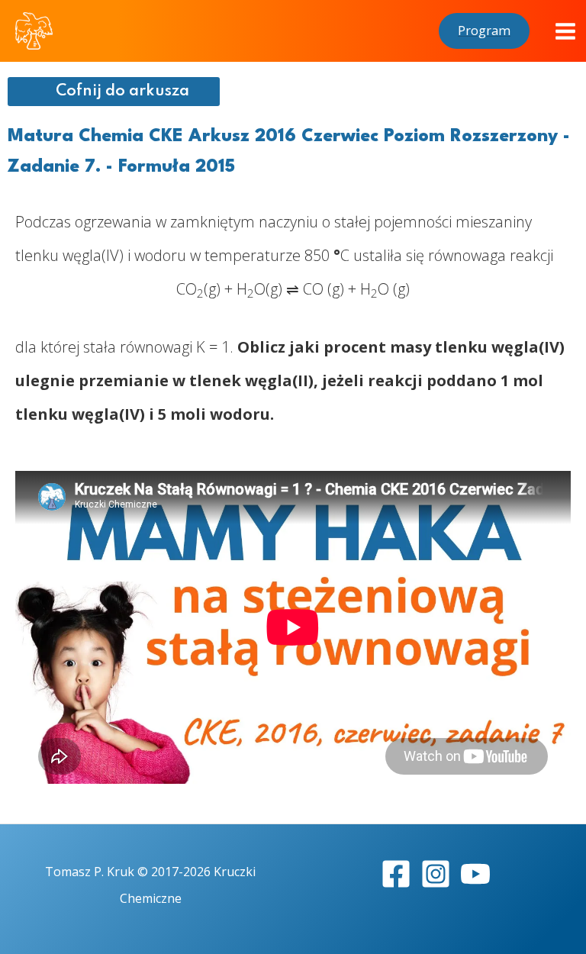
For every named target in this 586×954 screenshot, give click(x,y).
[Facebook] (396, 874)
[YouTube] (475, 874)
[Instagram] (435, 874)
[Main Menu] (565, 31)
